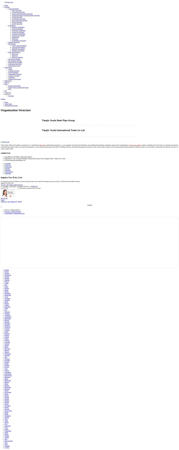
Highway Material (17, 57)
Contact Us (7, 92)
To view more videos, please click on (12, 185)
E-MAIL (7, 160)
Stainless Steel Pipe (14, 42)
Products (7, 7)
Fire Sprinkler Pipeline (14, 61)
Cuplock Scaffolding (18, 32)
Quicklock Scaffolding (18, 34)
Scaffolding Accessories (19, 40)
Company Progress (13, 71)
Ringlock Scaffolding (18, 27)
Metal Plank (15, 37)
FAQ (9, 89)
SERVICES (8, 81)
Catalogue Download (14, 79)
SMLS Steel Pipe (17, 22)
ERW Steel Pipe (16, 10)
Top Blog (11, 96)
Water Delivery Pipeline (15, 62)
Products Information (14, 86)
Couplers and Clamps (18, 35)
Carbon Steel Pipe (13, 9)
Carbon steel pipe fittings (19, 45)
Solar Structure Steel (14, 66)
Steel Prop (15, 39)
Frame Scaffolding (17, 29)
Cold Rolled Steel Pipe (18, 19)
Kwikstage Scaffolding (18, 30)
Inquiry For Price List (7, 183)
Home (6, 5)
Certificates (11, 77)
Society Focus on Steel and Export (18, 87)
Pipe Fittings (12, 44)
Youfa (2, 200)
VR (5, 91)
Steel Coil (15, 54)
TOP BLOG (34, 186)
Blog (5, 84)
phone (6, 157)
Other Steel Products (14, 52)
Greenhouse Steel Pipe (15, 64)
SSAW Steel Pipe (17, 17)
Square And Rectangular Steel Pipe (22, 14)
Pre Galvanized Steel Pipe (19, 20)
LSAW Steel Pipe (17, 24)
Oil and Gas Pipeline (14, 59)
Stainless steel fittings (18, 50)
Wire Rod (15, 56)
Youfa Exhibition (13, 72)
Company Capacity (14, 76)
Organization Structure (15, 74)
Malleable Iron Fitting (18, 49)
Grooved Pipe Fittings (18, 47)
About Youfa (8, 67)
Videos (10, 69)
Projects (6, 82)
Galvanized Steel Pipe (18, 12)
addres (6, 158)
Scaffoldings (12, 25)
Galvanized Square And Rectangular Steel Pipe (26, 15)
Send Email (4, 198)
